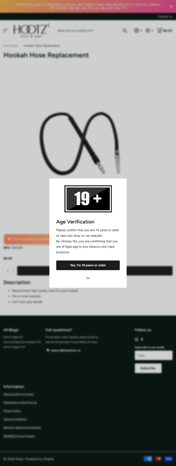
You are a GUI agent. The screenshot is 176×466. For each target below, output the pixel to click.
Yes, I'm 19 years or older (88, 265)
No (88, 278)
